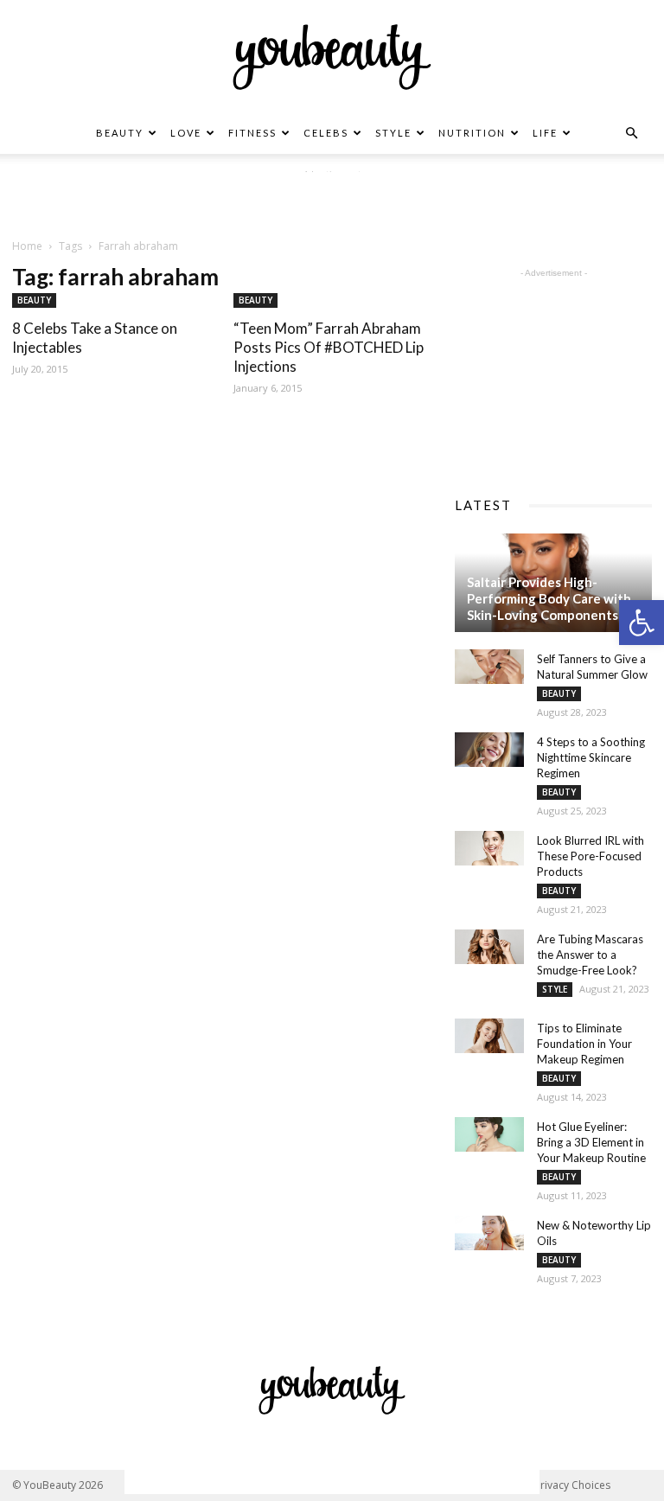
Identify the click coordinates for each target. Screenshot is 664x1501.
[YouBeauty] (332, 57)
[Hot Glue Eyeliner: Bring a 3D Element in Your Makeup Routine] (489, 1134)
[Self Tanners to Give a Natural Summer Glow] (489, 666)
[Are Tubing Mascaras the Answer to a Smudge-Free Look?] (489, 946)
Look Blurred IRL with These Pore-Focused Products (590, 856)
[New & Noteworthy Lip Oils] (489, 1233)
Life (545, 132)
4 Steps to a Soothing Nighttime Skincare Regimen (591, 757)
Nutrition (472, 132)
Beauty (120, 132)
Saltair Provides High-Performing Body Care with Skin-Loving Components (549, 598)
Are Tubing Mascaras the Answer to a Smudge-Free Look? (590, 954)
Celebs (325, 132)
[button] (641, 622)
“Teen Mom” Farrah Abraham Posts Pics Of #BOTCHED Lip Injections (328, 347)
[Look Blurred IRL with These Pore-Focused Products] (489, 848)
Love (185, 132)
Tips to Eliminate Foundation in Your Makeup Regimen (584, 1043)
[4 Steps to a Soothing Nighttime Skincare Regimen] (489, 749)
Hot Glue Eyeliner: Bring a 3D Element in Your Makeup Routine (591, 1142)
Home (27, 246)
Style (393, 132)
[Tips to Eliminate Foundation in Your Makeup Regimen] (489, 1036)
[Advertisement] (332, 198)
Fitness (252, 132)
